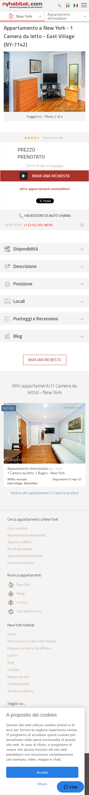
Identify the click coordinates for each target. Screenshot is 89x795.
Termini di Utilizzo (20, 690)
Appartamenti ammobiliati (26, 535)
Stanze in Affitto (19, 542)
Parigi (21, 593)
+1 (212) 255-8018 (37, 224)
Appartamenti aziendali (24, 555)
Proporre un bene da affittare (29, 648)
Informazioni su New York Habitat (32, 641)
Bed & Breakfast (19, 548)
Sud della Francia (29, 611)
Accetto (42, 772)
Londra (22, 602)
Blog (10, 662)
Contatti (13, 669)
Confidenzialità (18, 683)
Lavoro (12, 655)
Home (11, 633)
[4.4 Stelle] (32, 137)
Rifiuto (42, 784)
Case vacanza (17, 528)
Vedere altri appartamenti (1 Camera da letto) (44, 492)
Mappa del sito (18, 676)
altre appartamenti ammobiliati (44, 188)
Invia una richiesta (44, 360)
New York (24, 584)
